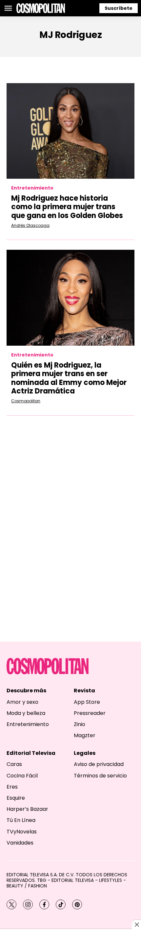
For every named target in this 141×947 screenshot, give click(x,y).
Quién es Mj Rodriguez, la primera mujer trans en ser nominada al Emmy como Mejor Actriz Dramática (69, 378)
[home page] (40, 8)
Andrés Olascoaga (30, 225)
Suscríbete (118, 8)
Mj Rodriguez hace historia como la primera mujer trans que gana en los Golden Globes (67, 207)
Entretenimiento (32, 188)
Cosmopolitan (25, 401)
